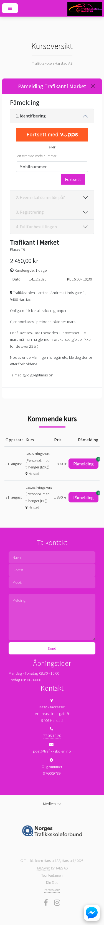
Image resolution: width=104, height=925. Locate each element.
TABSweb (43, 868)
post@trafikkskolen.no (52, 751)
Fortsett (73, 179)
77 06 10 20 (52, 735)
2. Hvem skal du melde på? (40, 197)
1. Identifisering (31, 116)
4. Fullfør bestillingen (36, 226)
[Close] (92, 86)
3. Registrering (30, 212)
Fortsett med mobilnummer (36, 156)
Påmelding (85, 462)
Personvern (52, 890)
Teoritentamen (52, 875)
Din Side (52, 882)
